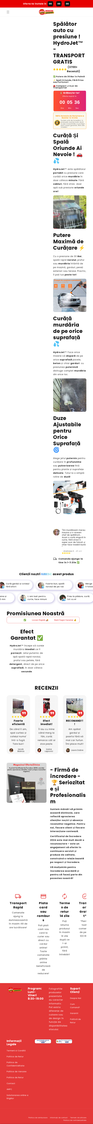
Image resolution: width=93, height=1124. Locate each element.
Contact (11, 1083)
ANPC (9, 1089)
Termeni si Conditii (16, 1050)
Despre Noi (75, 998)
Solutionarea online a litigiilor (17, 1097)
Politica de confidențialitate (74, 1120)
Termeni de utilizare (78, 1118)
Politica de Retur (15, 1056)
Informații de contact (59, 1118)
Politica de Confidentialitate (15, 1064)
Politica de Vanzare (17, 1071)
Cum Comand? (75, 1006)
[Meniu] (8, 12)
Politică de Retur (75, 1021)
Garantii (74, 1013)
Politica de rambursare (37, 1118)
